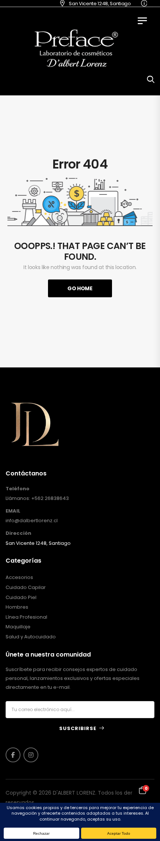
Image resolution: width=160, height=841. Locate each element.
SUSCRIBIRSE (77, 728)
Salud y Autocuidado (31, 637)
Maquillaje (18, 627)
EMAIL (13, 511)
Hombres (17, 607)
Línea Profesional (26, 617)
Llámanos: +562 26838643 (37, 498)
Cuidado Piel (21, 598)
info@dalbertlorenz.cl (32, 520)
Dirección (18, 533)
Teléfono (17, 489)
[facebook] (13, 754)
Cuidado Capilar (26, 587)
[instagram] (30, 754)
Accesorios (19, 577)
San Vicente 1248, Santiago (94, 3)
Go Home (80, 288)
